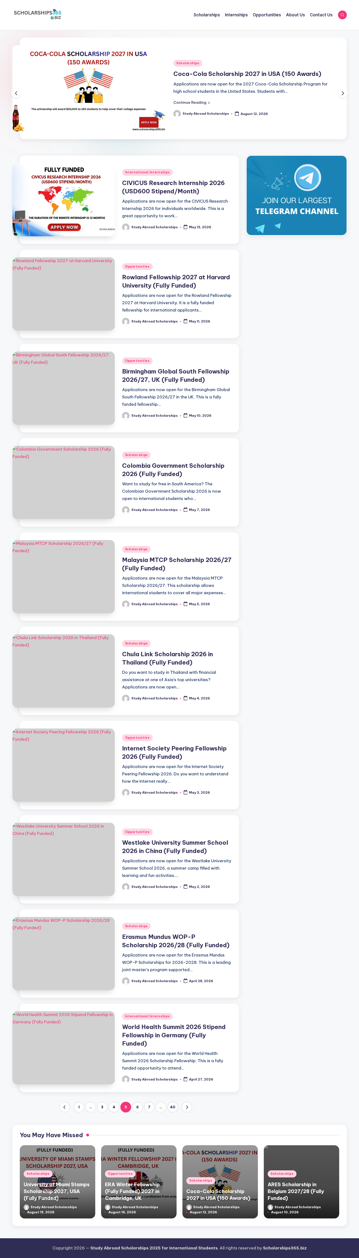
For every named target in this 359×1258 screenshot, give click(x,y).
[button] (191, 102)
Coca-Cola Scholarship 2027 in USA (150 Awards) (247, 73)
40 (172, 1107)
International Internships (147, 172)
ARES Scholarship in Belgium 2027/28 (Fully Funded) (296, 1191)
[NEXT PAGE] (186, 1107)
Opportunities (137, 266)
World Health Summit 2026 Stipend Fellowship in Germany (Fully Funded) (174, 1035)
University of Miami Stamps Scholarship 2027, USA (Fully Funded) (57, 1191)
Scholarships (187, 63)
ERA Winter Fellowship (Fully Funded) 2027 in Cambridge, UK (132, 1191)
